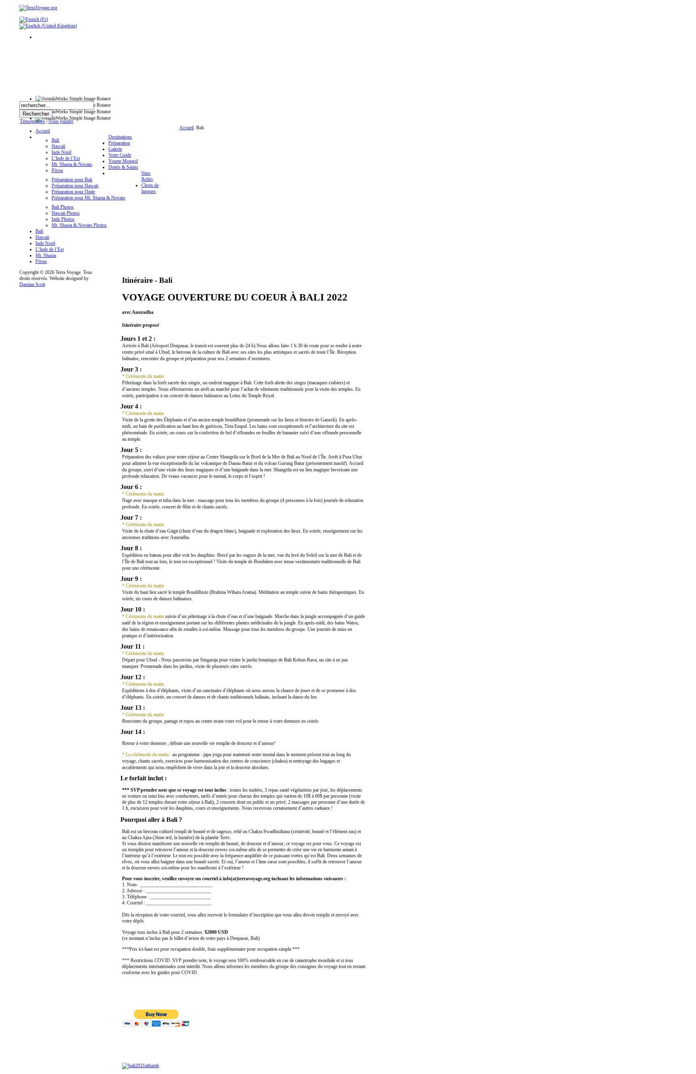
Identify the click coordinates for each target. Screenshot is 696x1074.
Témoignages (32, 121)
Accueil (186, 128)
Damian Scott (32, 284)
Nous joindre (60, 121)
